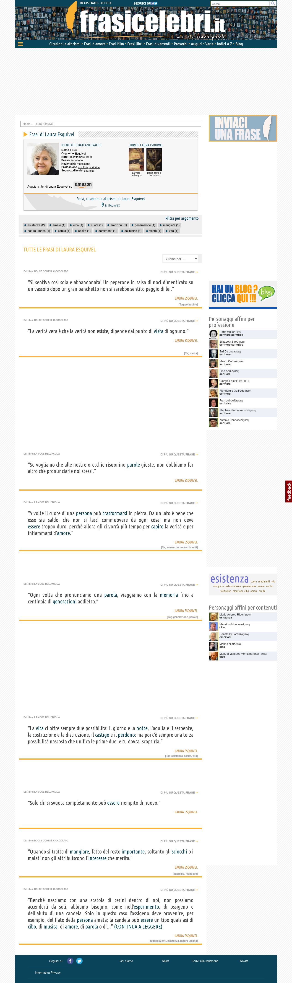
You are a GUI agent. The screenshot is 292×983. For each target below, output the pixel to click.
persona (84, 513)
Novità (244, 961)
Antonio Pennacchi (231, 420)
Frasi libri (135, 43)
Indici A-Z (224, 43)
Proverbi (181, 43)
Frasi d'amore (94, 43)
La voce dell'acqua (47, 453)
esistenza (177, 756)
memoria (169, 595)
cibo (181, 873)
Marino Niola (227, 644)
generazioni (65, 601)
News (165, 961)
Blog (239, 43)
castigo (102, 735)
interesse (97, 858)
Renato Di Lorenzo (231, 634)
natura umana (188, 940)
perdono (126, 735)
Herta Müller (227, 332)
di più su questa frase (179, 272)
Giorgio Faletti (228, 381)
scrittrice (94, 167)
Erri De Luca (227, 351)
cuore (179, 547)
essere (34, 526)
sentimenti (190, 547)
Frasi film (116, 43)
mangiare (79, 851)
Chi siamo (126, 961)
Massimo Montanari (231, 624)
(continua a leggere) (138, 927)
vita (40, 728)
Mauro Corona (228, 361)
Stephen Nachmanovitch (234, 410)
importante (133, 851)
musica (50, 927)
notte (142, 728)
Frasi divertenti (158, 43)
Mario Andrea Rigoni (232, 614)
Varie (209, 43)
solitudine (191, 304)
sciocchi (179, 851)
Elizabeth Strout (229, 341)
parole (133, 465)
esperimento (146, 907)
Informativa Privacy (48, 972)
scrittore (83, 167)
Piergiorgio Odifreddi (232, 390)
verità (193, 353)
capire (157, 526)
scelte (187, 756)
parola (110, 595)
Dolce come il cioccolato (51, 271)
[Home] (146, 20)
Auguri (196, 43)
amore (63, 533)
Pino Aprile (226, 371)
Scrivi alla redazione (205, 961)
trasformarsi (114, 513)
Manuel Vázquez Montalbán (236, 653)
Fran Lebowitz (228, 400)
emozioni (160, 940)
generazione (180, 617)
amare (171, 547)
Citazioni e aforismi (65, 43)
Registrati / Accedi (96, 3)
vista (158, 331)
